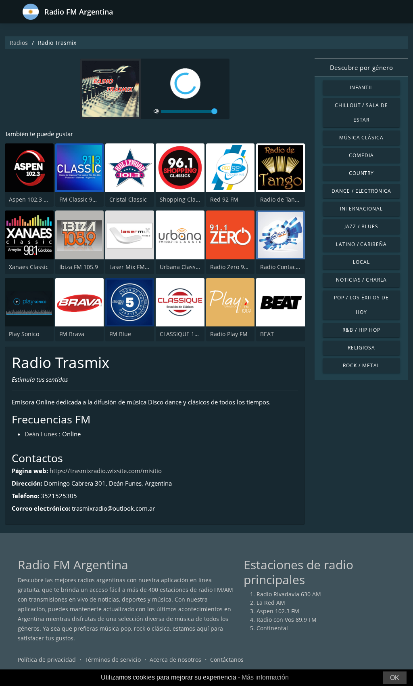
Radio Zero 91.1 (231, 267)
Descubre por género (361, 67)
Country (361, 173)
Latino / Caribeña (361, 244)
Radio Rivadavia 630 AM (289, 594)
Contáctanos (227, 659)
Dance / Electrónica (361, 190)
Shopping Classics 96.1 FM (195, 199)
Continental (272, 628)
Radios (19, 42)
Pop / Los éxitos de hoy (361, 305)
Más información (265, 677)
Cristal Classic (128, 199)
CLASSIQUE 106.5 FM (187, 334)
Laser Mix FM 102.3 (135, 267)
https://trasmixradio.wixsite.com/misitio (106, 471)
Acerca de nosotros (175, 659)
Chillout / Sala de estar (361, 112)
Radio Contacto (280, 267)
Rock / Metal (361, 365)
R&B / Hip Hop (361, 329)
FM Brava (71, 334)
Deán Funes (41, 434)
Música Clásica (361, 137)
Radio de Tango (280, 199)
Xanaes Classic (28, 267)
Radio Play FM (229, 334)
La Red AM (271, 602)
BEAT (267, 334)
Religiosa (361, 347)
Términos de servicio (113, 659)
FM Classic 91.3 (79, 199)
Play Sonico (24, 334)
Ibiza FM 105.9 (78, 267)
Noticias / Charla (361, 279)
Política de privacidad (47, 659)
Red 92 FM (224, 199)
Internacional (361, 208)
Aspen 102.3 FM (30, 199)
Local (361, 262)
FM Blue (120, 334)
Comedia (361, 155)
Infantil (361, 87)
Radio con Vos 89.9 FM (287, 619)
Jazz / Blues (361, 226)
